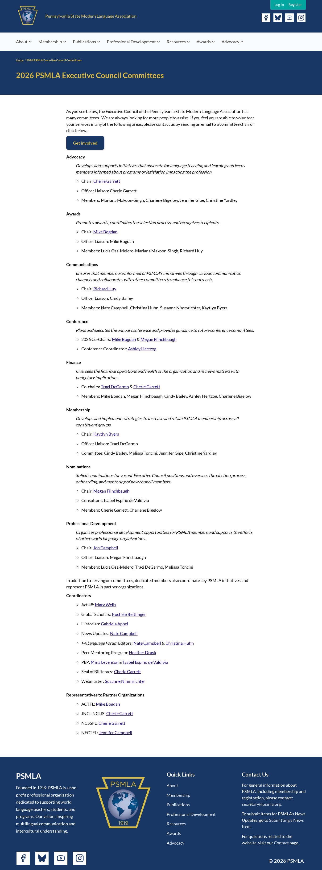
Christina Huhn (179, 643)
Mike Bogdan (105, 231)
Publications (84, 41)
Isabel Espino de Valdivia (145, 662)
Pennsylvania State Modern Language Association (90, 16)
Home (20, 60)
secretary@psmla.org (261, 804)
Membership (50, 41)
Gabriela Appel (114, 623)
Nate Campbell (124, 633)
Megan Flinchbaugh (158, 339)
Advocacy (230, 41)
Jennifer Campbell (115, 732)
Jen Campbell (105, 547)
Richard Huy (104, 288)
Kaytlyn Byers (106, 434)
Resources (176, 41)
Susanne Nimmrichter (125, 681)
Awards (204, 41)
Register (295, 4)
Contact (281, 842)
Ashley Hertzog (142, 348)
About (22, 41)
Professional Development (131, 41)
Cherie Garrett (106, 181)
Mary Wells (105, 604)
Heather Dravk (142, 652)
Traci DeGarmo (115, 386)
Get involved (85, 143)
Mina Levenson (105, 662)
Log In (279, 4)
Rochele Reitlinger (129, 614)
